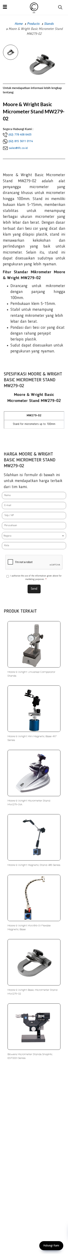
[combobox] (34, 535)
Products (33, 24)
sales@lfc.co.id (18, 148)
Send (34, 588)
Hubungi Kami (51, 1245)
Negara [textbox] (7, 535)
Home (18, 24)
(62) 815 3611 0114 (20, 141)
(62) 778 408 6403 (19, 134)
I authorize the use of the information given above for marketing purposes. (36, 577)
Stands (49, 24)
